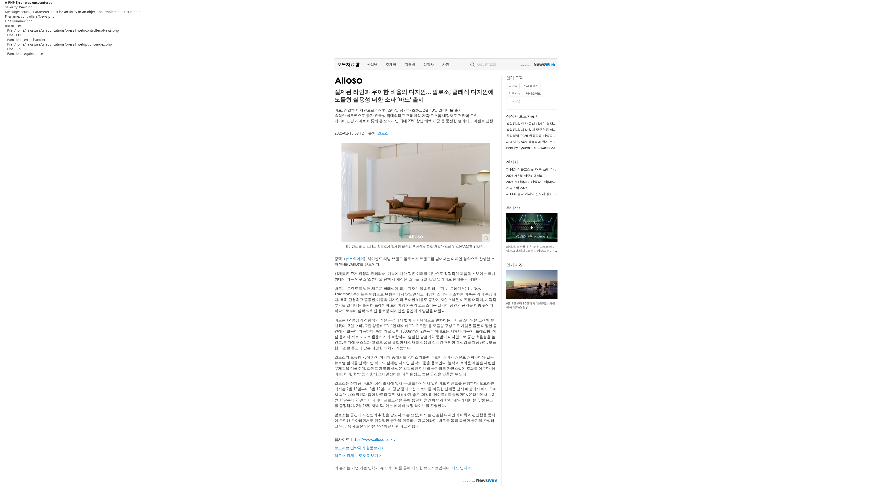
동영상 (512, 208)
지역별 (410, 64)
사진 (445, 64)
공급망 (512, 86)
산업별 (372, 64)
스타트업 (514, 101)
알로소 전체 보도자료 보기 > (357, 455)
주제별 (391, 64)
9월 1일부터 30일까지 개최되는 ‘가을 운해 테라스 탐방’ (530, 305)
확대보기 (486, 238)
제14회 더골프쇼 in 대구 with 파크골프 (534, 169)
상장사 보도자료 (520, 116)
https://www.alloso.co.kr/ (373, 439)
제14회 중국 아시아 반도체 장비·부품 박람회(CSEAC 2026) (548, 194)
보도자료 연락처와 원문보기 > (359, 447)
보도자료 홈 (348, 64)
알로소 (383, 133)
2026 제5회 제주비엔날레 (524, 175)
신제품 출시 (530, 86)
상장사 (428, 64)
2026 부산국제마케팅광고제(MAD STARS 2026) (540, 181)
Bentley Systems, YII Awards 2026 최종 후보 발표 (543, 147)
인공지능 (514, 93)
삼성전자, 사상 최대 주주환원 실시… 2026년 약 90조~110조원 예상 (555, 129)
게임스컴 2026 (517, 187)
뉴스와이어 (354, 258)
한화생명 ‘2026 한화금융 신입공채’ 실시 (535, 135)
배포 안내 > (461, 467)
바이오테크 (533, 93)
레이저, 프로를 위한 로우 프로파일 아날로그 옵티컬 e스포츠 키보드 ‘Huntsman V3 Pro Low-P (531, 250)
